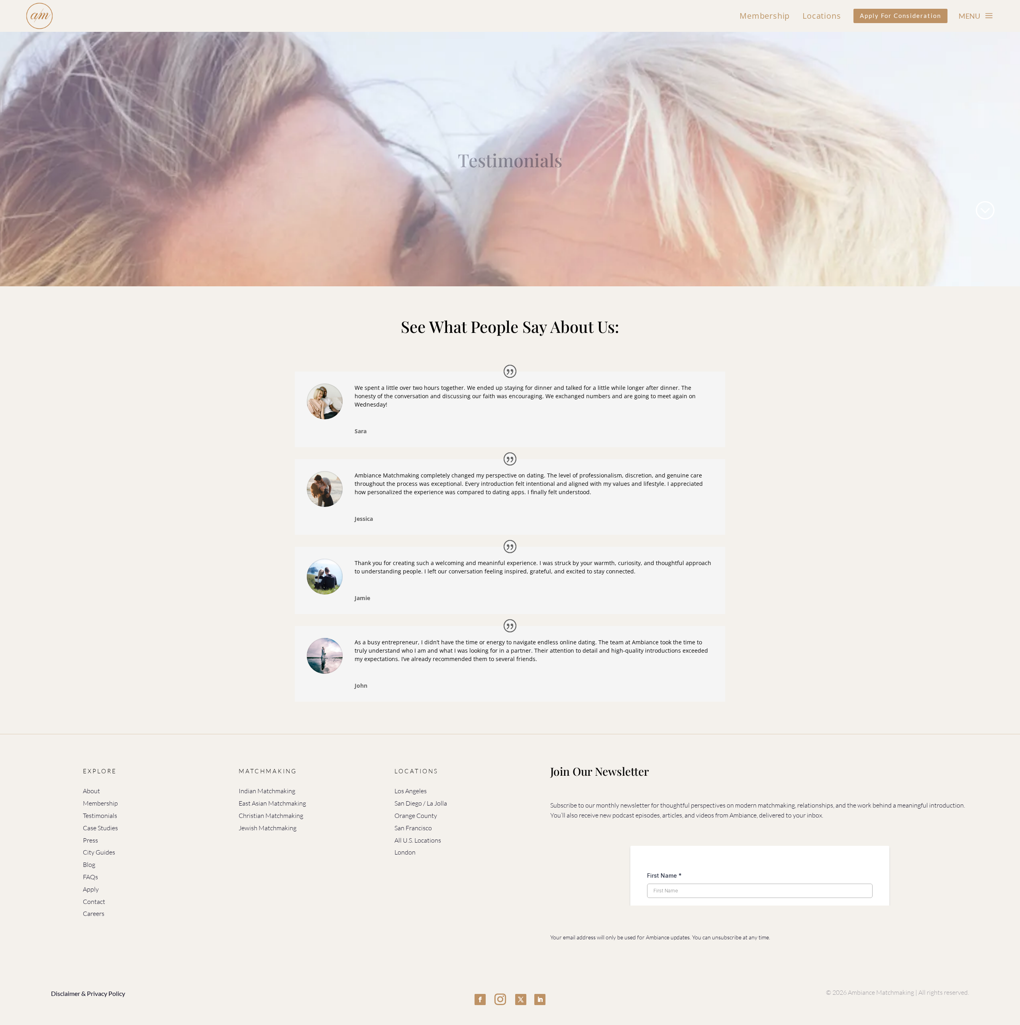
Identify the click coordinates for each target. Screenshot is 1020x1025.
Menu (969, 16)
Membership (765, 15)
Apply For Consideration (900, 15)
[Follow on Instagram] (500, 999)
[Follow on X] (520, 999)
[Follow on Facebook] (480, 999)
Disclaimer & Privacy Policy (88, 993)
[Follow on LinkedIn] (539, 999)
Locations (821, 15)
